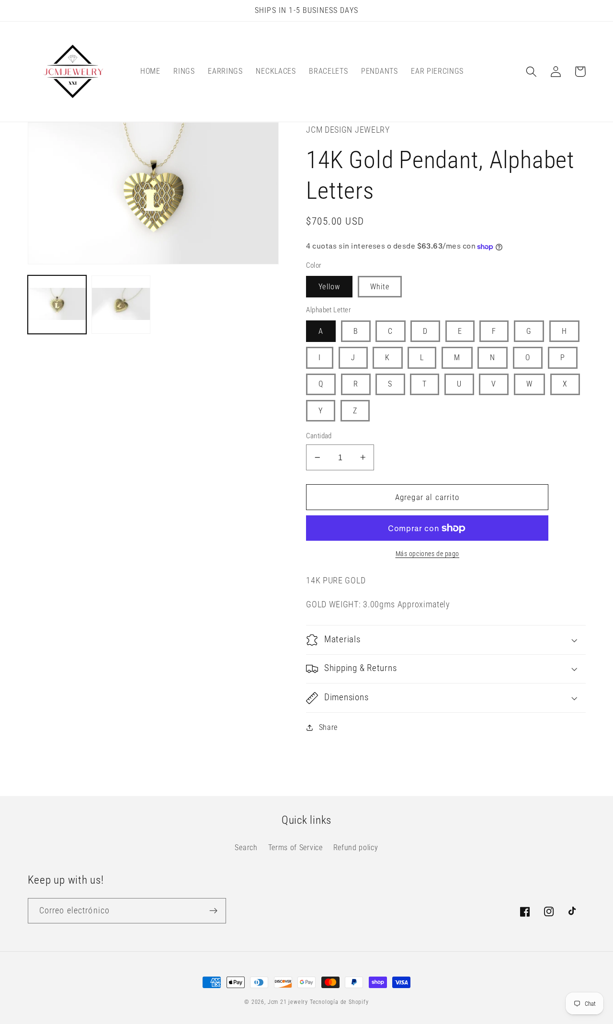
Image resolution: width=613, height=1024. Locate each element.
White (380, 286)
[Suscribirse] (213, 911)
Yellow (329, 286)
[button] (532, 71)
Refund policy (355, 847)
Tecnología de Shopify (339, 1002)
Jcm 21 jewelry (288, 1002)
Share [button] (328, 727)
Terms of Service (295, 847)
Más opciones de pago (428, 554)
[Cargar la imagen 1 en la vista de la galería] (57, 304)
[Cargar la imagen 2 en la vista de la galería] (120, 304)
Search (246, 847)
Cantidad (319, 436)
